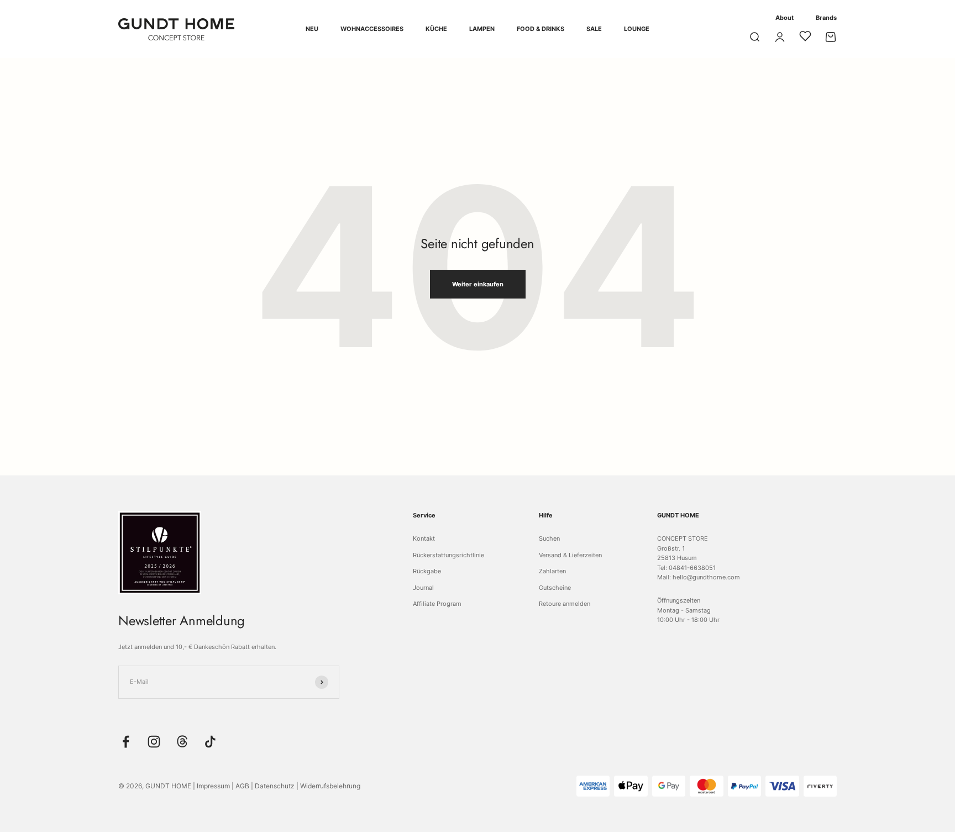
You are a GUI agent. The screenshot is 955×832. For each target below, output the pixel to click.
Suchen (549, 538)
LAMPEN (482, 29)
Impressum (213, 786)
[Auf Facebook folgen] (125, 741)
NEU (312, 29)
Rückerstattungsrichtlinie (448, 555)
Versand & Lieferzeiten (570, 555)
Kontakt (424, 538)
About (784, 18)
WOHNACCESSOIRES (371, 29)
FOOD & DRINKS (540, 29)
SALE (594, 29)
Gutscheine (555, 588)
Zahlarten (552, 571)
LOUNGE (636, 29)
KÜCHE (436, 29)
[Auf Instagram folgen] (153, 741)
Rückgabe (427, 571)
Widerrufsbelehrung (330, 786)
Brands (826, 18)
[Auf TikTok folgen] (210, 741)
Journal (423, 588)
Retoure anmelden (564, 604)
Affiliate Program (437, 604)
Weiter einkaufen (477, 284)
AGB (242, 786)
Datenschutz (275, 786)
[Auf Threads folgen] (182, 741)
